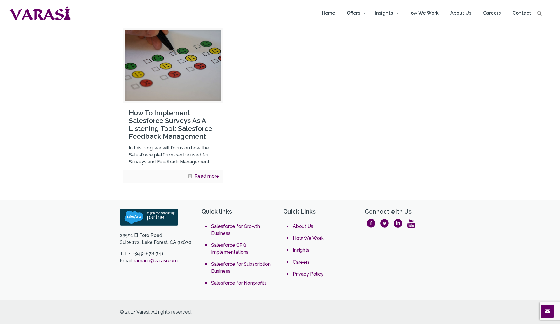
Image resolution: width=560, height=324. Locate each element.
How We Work (308, 238)
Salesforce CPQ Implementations (230, 248)
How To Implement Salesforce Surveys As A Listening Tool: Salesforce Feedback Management (170, 124)
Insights (301, 250)
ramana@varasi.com (156, 260)
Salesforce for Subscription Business (241, 267)
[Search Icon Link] (540, 15)
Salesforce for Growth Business (235, 229)
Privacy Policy (308, 274)
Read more (207, 176)
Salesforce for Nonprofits (239, 283)
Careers (301, 262)
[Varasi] (40, 13)
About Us (303, 226)
